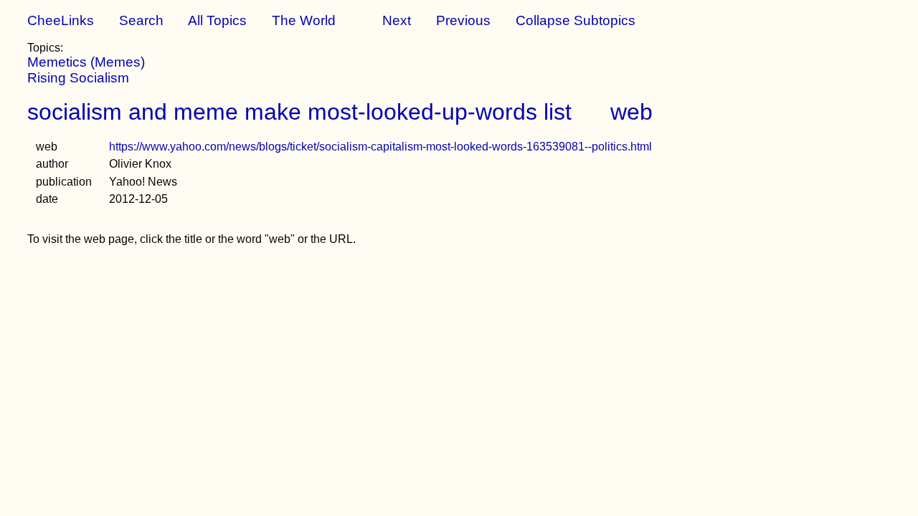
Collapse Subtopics (575, 20)
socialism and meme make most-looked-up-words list (299, 112)
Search (141, 20)
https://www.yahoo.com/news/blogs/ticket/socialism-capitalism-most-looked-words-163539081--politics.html (380, 146)
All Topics (217, 20)
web (631, 112)
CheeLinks (60, 20)
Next (396, 20)
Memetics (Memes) (86, 62)
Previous (463, 20)
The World (304, 20)
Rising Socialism (78, 77)
